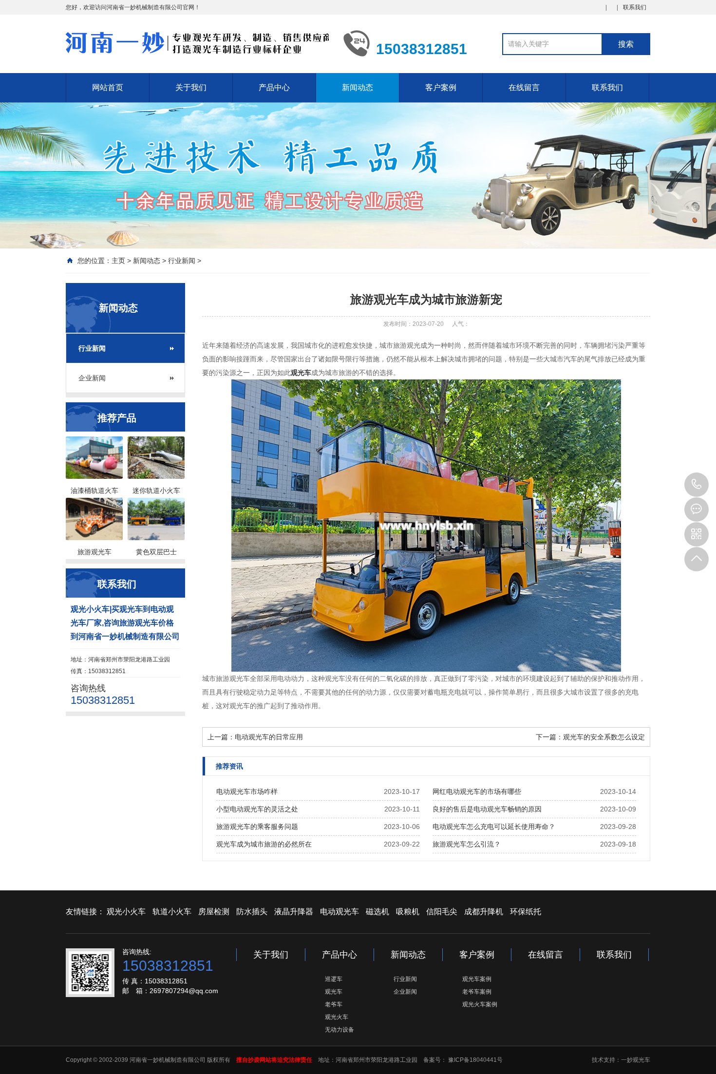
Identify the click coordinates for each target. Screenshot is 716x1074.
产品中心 (274, 87)
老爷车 (333, 1004)
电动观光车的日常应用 (269, 737)
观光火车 (336, 1017)
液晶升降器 (293, 911)
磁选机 (377, 911)
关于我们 (191, 87)
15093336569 (696, 484)
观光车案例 (476, 979)
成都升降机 (483, 911)
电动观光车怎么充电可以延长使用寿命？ (494, 826)
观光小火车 (126, 911)
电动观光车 (339, 911)
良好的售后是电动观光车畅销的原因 (487, 809)
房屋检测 (213, 911)
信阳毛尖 (441, 911)
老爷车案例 (476, 991)
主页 (118, 260)
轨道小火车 (171, 911)
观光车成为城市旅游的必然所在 (264, 844)
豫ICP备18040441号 (475, 1059)
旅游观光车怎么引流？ (467, 844)
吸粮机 (407, 911)
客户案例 (440, 87)
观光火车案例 (479, 1004)
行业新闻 (181, 260)
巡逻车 (333, 979)
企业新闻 (92, 378)
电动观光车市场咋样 (247, 791)
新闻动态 (357, 87)
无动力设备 (339, 1029)
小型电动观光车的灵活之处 (257, 809)
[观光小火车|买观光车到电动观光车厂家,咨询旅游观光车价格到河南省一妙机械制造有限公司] (197, 42)
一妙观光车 (635, 1059)
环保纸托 (525, 911)
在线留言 (524, 87)
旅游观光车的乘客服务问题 (257, 826)
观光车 (333, 991)
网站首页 (107, 87)
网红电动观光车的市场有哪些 (477, 791)
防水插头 (251, 911)
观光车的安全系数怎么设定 (604, 737)
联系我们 (634, 7)
